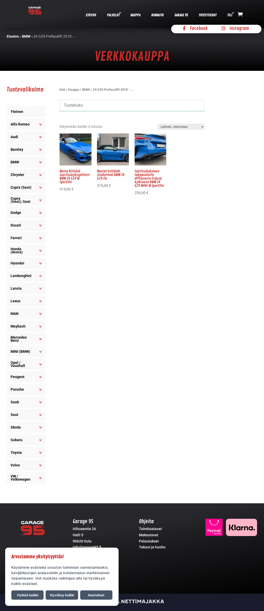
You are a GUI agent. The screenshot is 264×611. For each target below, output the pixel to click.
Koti (62, 89)
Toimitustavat (150, 529)
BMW (26, 36)
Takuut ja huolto (152, 547)
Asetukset (96, 595)
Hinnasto (157, 15)
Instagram (239, 28)
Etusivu (91, 15)
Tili (229, 15)
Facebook (199, 28)
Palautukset (149, 541)
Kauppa (135, 15)
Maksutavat (148, 535)
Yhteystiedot (208, 15)
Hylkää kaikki (27, 595)
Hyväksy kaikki (62, 595)
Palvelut (113, 15)
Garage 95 (181, 15)
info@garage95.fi (87, 547)
